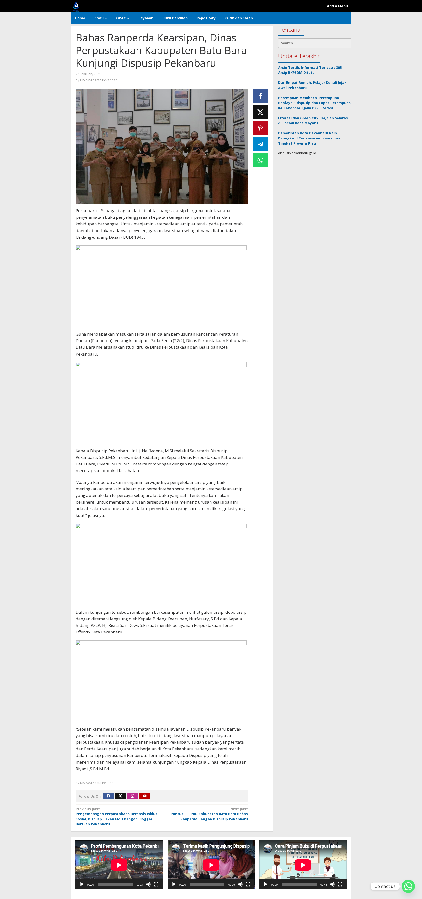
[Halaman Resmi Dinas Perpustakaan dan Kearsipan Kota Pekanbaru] (76, 6)
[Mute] (148, 884)
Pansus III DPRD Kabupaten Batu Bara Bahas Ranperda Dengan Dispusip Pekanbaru (209, 813)
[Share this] (260, 96)
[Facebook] (108, 796)
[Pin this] (260, 128)
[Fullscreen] (156, 884)
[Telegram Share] (260, 144)
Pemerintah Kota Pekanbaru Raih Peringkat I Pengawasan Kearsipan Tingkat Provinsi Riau (309, 138)
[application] (119, 864)
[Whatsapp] (260, 160)
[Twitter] (120, 796)
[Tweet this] (260, 112)
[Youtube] (144, 796)
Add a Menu (337, 6)
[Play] (81, 884)
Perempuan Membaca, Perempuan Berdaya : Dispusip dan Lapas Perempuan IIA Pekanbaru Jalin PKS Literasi (314, 102)
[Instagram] (132, 796)
